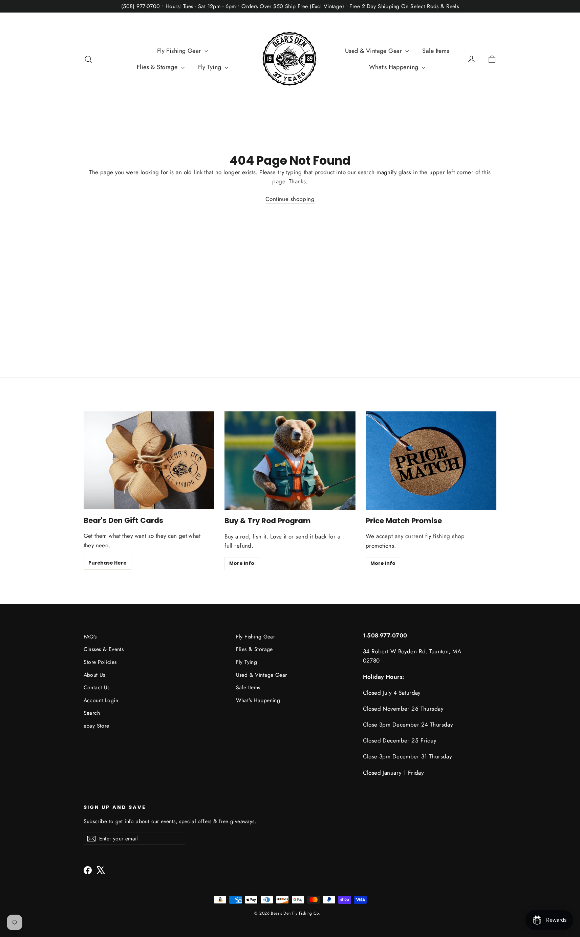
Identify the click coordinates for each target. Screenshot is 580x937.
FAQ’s (90, 636)
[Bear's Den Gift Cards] (149, 460)
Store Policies (100, 662)
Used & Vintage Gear (374, 50)
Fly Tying (210, 67)
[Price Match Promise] (431, 460)
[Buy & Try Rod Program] (290, 460)
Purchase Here (107, 562)
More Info (241, 563)
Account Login (101, 700)
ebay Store (96, 726)
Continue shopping (290, 199)
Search (92, 713)
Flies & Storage (158, 67)
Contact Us (97, 687)
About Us (94, 675)
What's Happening (394, 67)
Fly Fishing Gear (180, 50)
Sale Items (435, 50)
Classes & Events (104, 649)
